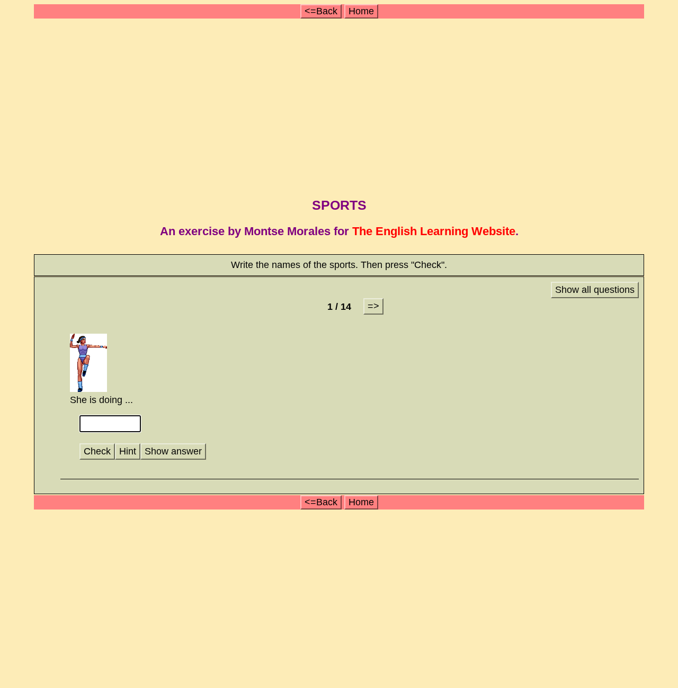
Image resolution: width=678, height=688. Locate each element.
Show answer (173, 451)
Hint (127, 451)
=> (373, 306)
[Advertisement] (340, 105)
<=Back (321, 11)
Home (361, 11)
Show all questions (595, 289)
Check (97, 451)
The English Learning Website (433, 231)
